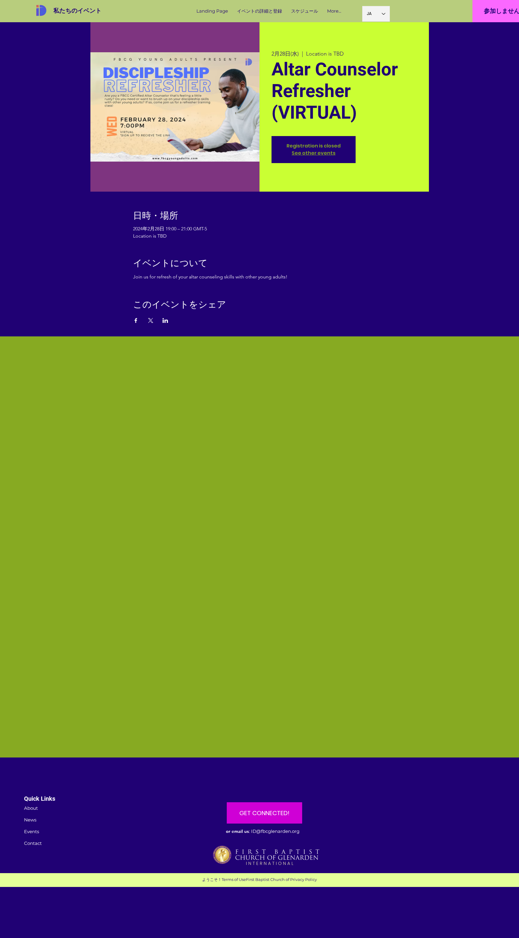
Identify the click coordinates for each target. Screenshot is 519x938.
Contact (33, 843)
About (31, 808)
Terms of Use (234, 879)
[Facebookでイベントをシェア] (136, 320)
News (30, 820)
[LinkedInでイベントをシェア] (165, 320)
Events (31, 831)
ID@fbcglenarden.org (275, 831)
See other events (313, 153)
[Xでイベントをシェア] (150, 320)
